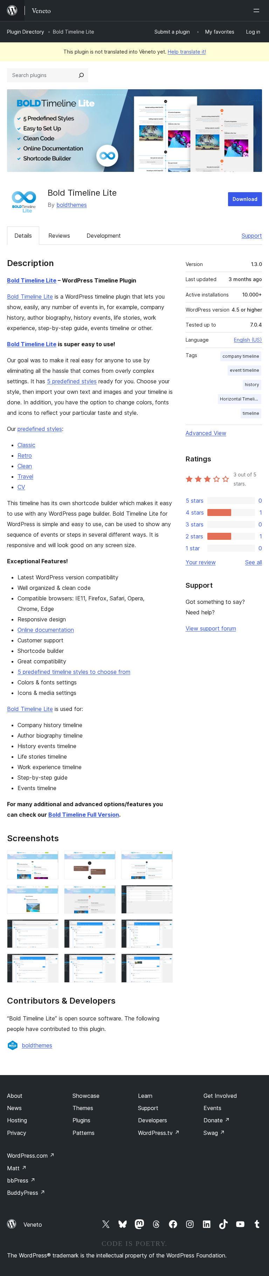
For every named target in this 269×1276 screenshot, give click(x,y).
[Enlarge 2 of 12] (106, 860)
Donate (217, 1120)
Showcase (86, 1095)
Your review (201, 562)
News (14, 1107)
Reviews (59, 235)
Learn (145, 1095)
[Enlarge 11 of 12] (106, 963)
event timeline (244, 370)
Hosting (17, 1120)
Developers (152, 1120)
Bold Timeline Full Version (83, 814)
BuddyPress (26, 1192)
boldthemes (71, 204)
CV (21, 486)
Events (212, 1107)
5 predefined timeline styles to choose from (74, 671)
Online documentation (46, 629)
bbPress (21, 1180)
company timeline (240, 356)
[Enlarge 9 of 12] (163, 928)
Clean (25, 465)
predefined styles (40, 428)
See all (253, 562)
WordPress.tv (159, 1132)
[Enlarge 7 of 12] (49, 928)
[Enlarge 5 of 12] (106, 894)
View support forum (211, 628)
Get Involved (220, 1095)
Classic (26, 444)
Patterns (84, 1132)
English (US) (248, 340)
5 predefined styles (72, 381)
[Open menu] (258, 10)
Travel (25, 476)
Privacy (16, 1132)
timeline (251, 413)
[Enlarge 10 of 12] (49, 963)
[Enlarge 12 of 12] (163, 963)
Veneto (32, 1224)
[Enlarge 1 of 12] (49, 860)
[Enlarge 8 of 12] (106, 928)
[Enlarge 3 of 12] (163, 860)
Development (104, 235)
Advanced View (206, 433)
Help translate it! (187, 52)
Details (23, 235)
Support (252, 235)
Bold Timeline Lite (31, 280)
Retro (25, 455)
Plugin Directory (25, 32)
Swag (214, 1132)
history (252, 384)
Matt (17, 1168)
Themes (83, 1107)
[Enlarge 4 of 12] (49, 894)
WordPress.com (31, 1155)
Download (245, 199)
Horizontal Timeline (240, 399)
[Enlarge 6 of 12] (163, 894)
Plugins (81, 1120)
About (14, 1095)
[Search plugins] (81, 75)
